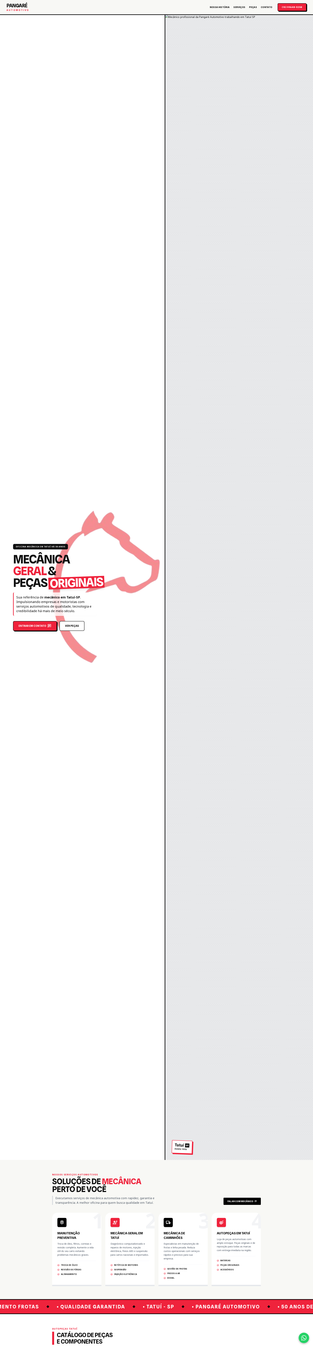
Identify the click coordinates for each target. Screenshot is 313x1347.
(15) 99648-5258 (292, 7)
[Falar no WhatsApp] (304, 1338)
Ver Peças (72, 625)
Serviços (239, 7)
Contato (266, 7)
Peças (253, 7)
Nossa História (220, 7)
